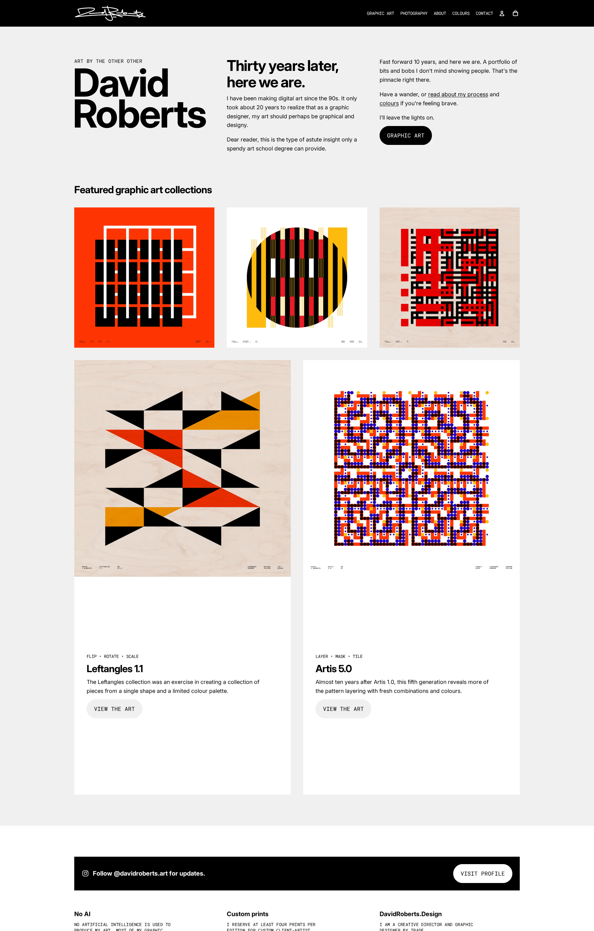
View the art (114, 708)
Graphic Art (405, 135)
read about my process (458, 94)
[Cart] (515, 13)
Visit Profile (483, 873)
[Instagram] (85, 873)
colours (389, 103)
